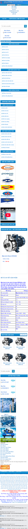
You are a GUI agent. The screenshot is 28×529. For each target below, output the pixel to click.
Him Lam (7, 169)
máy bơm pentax (7, 485)
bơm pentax (17, 487)
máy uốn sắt (7, 487)
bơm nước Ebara (4, 448)
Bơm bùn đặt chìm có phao (8, 83)
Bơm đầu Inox (6, 116)
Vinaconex (7, 202)
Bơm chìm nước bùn (7, 75)
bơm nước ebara (16, 476)
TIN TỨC (14, 9)
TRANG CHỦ (18, 5)
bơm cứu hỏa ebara (19, 481)
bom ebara (3, 454)
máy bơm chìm (15, 485)
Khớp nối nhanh (6, 86)
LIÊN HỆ (14, 14)
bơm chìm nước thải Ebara (6, 451)
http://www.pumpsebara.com (19, 502)
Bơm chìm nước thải (7, 72)
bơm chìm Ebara (4, 450)
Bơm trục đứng (6, 60)
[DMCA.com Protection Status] (5, 467)
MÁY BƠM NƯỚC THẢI (14, 70)
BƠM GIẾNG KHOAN (14, 90)
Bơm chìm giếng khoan (8, 95)
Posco (7, 175)
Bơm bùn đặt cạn (6, 78)
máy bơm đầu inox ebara (20, 479)
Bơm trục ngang (6, 57)
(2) (3, 515)
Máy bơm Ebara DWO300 (20, 347)
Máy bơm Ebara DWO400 (7, 347)
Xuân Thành (7, 182)
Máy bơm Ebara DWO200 (7, 363)
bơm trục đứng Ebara (5, 453)
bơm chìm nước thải (9, 477)
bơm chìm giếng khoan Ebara (7, 456)
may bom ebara (4, 457)
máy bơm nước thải (10, 483)
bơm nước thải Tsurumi (18, 488)
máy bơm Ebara (4, 444)
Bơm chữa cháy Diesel (7, 65)
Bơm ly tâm (5, 46)
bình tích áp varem (17, 489)
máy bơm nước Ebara (5, 447)
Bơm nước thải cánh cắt (8, 80)
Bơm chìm (13, 487)
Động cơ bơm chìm (7, 93)
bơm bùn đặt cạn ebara (20, 483)
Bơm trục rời (5, 52)
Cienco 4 (7, 189)
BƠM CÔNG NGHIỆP (14, 44)
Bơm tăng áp (5, 63)
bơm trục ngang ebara (5, 459)
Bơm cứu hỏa (6, 49)
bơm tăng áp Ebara (10, 481)
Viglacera (7, 195)
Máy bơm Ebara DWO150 (20, 363)
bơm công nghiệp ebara (17, 484)
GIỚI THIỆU (14, 6)
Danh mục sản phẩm (5, 41)
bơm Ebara (3, 446)
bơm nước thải (17, 477)
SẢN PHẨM (14, 8)
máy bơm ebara (9, 476)
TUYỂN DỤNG (14, 12)
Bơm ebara (3, 476)
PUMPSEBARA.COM (14, 11)
